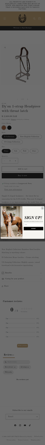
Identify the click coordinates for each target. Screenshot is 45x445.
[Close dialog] (42, 208)
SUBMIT (33, 228)
